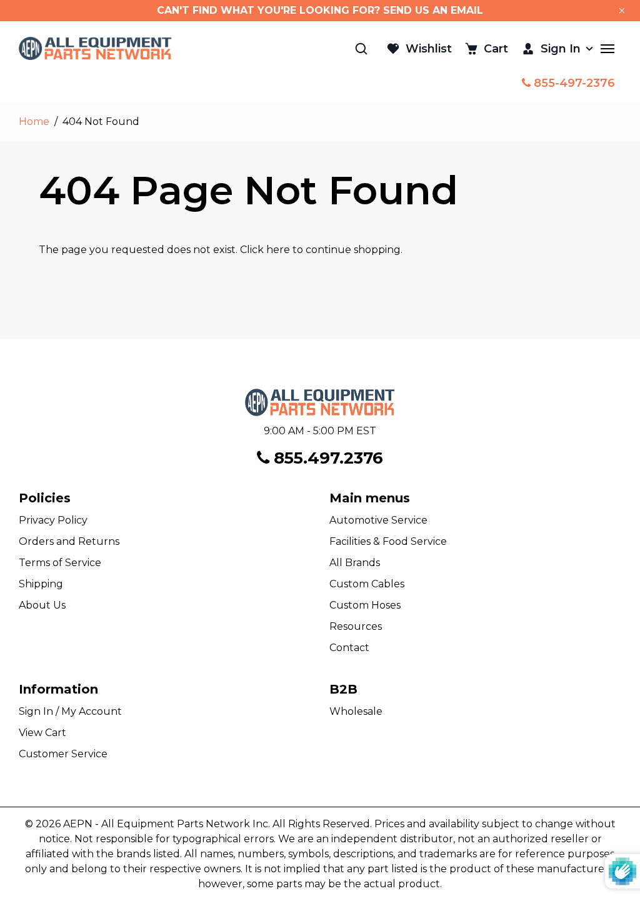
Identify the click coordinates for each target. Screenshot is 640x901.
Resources (355, 626)
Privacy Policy (53, 520)
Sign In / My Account (70, 711)
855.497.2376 (326, 458)
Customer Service (63, 754)
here (278, 250)
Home (34, 121)
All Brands (354, 563)
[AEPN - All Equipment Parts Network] (95, 48)
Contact (349, 648)
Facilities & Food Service (388, 541)
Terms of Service (60, 563)
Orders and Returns (69, 541)
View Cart (42, 733)
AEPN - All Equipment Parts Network (156, 824)
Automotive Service (378, 520)
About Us (42, 605)
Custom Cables (366, 584)
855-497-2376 (573, 83)
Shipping (41, 584)
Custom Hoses (365, 605)
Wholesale (355, 711)
